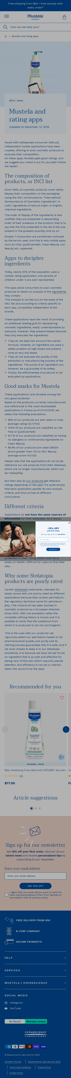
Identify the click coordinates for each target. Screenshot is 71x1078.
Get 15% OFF (53, 549)
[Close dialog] (69, 523)
